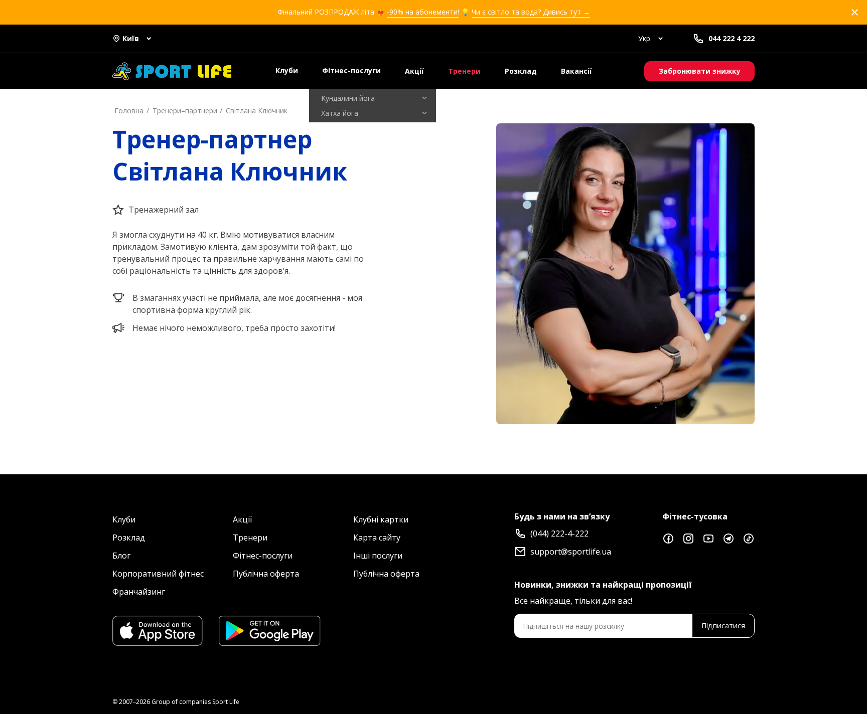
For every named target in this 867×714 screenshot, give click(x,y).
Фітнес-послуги (351, 70)
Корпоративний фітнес (158, 573)
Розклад (521, 71)
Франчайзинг (138, 591)
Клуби (286, 70)
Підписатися (723, 625)
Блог (121, 555)
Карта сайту (376, 537)
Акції (414, 71)
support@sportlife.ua (570, 551)
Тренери (464, 71)
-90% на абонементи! (423, 12)
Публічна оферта (266, 573)
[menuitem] (372, 98)
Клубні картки (380, 519)
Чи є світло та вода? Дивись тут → (531, 12)
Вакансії (576, 71)
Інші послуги (377, 555)
